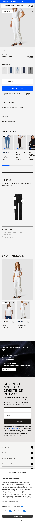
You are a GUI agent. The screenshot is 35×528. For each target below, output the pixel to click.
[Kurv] (32, 6)
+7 (7, 321)
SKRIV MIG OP (17, 421)
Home (3, 50)
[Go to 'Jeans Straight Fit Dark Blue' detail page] (24, 70)
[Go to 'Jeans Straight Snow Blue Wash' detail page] (17, 70)
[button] (11, 152)
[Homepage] (14, 5)
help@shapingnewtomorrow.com (18, 365)
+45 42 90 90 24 (10, 363)
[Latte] (6, 321)
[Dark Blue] (6, 152)
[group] (17, 27)
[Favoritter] (26, 6)
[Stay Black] (16, 152)
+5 (8, 152)
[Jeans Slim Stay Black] (20, 142)
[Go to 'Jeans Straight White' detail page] (4, 70)
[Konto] (29, 6)
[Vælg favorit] (32, 11)
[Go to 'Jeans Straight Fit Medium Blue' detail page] (11, 70)
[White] (3, 321)
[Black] (29, 152)
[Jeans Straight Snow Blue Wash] (7, 142)
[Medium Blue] (3, 152)
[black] (4, 321)
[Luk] (32, 1)
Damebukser (13, 50)
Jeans (7, 50)
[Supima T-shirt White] (8, 310)
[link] (14, 198)
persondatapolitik (13, 428)
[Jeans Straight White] (23, 310)
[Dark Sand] (30, 152)
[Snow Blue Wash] (4, 152)
